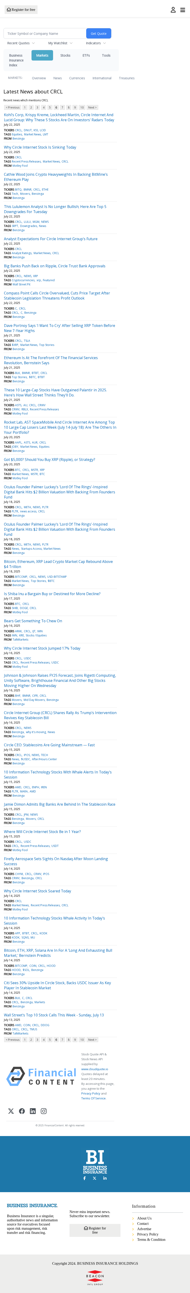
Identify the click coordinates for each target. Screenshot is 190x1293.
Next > (92, 107)
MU (33, 937)
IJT (33, 631)
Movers (25, 194)
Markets (42, 55)
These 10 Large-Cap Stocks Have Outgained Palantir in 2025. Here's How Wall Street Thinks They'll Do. (55, 392)
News (57, 78)
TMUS (33, 1029)
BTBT (35, 373)
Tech (15, 194)
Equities (17, 134)
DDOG (45, 1025)
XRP (35, 276)
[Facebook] (22, 1111)
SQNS (25, 937)
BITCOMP (21, 577)
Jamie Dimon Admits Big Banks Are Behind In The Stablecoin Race (59, 804)
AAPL (18, 442)
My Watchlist (57, 43)
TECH (44, 755)
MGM (36, 222)
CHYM (19, 874)
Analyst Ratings (22, 253)
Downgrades (28, 226)
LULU (27, 222)
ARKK (18, 631)
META (27, 507)
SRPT (15, 226)
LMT (45, 134)
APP (17, 933)
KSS (36, 130)
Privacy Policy (90, 1093)
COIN (32, 966)
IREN (44, 787)
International (101, 78)
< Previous (12, 107)
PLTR (45, 507)
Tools (106, 55)
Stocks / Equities (36, 635)
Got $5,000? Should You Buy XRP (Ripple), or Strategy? (49, 459)
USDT (55, 846)
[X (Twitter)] (11, 1111)
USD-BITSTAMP (57, 577)
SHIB (15, 608)
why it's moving (36, 732)
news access (28, 511)
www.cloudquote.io (94, 1069)
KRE (21, 635)
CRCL (18, 130)
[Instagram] (43, 1111)
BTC (17, 470)
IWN (40, 631)
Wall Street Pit (21, 284)
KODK (43, 933)
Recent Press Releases (26, 161)
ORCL (15, 1029)
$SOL (26, 970)
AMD (18, 787)
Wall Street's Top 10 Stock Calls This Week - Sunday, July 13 (54, 1015)
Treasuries (127, 78)
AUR (35, 442)
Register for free (23, 10)
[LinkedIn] (33, 1111)
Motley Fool (20, 166)
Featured (49, 280)
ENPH (35, 787)
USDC (27, 658)
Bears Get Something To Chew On (33, 620)
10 (82, 107)
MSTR (34, 470)
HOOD (51, 966)
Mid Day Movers (34, 700)
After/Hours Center (44, 759)
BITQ (18, 190)
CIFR (35, 696)
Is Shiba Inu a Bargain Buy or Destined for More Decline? (52, 593)
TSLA (27, 341)
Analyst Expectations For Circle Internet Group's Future (51, 238)
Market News (32, 134)
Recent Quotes (18, 43)
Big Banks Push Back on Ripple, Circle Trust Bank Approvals (54, 265)
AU (25, 405)
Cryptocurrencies (23, 280)
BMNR (28, 190)
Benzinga (19, 138)
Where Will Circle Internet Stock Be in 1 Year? (42, 831)
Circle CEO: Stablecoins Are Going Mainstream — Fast (49, 744)
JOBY (15, 447)
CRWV (41, 405)
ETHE (45, 190)
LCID (43, 130)
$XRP (15, 345)
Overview (39, 78)
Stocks (65, 55)
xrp (39, 280)
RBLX (25, 409)
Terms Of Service (93, 1098)
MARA (24, 791)
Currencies (77, 78)
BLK (17, 373)
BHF (17, 696)
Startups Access (31, 549)
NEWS (45, 222)
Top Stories (46, 345)
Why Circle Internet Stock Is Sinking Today (40, 147)
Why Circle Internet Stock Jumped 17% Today (42, 648)
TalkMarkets (20, 640)
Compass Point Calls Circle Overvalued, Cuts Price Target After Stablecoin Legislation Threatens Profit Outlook (57, 296)
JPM (26, 815)
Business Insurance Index (16, 60)
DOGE (24, 608)
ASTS (18, 405)
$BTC (32, 377)
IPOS (27, 755)
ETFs (86, 55)
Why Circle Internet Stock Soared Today (37, 891)
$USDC (25, 759)
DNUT (28, 130)
